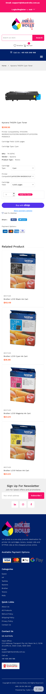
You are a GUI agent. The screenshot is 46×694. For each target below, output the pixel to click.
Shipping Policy (8, 617)
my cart (29, 45)
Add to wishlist (10, 213)
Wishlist (20, 45)
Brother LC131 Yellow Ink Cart (16, 470)
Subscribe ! (36, 495)
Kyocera (5, 585)
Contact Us (6, 625)
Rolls (4, 595)
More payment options (23, 211)
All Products (7, 610)
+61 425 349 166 (28, 53)
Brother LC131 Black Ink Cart (16, 299)
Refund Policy (7, 614)
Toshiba (5, 581)
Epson (4, 574)
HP (3, 577)
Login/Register (19, 9)
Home (4, 66)
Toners (4, 592)
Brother (7, 296)
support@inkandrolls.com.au (13, 652)
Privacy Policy (7, 621)
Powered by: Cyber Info (25, 690)
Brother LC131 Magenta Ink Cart (17, 413)
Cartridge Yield (5, 183)
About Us (5, 607)
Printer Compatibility (6, 175)
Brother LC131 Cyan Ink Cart (15, 356)
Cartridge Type (5, 167)
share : (5, 220)
